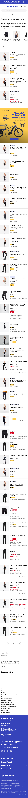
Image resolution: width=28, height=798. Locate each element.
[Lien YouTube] (8, 751)
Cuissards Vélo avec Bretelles (16, 40)
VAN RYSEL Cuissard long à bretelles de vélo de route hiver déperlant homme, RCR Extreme (18, 80)
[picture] (4, 56)
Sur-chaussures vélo (6, 696)
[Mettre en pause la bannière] (23, 2)
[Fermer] (25, 2)
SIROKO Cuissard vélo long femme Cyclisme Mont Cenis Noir (18, 362)
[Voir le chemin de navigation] (1, 14)
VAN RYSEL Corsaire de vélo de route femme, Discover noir (17, 226)
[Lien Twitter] (5, 751)
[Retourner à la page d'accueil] (12, 6)
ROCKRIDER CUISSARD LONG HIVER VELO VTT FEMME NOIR (17, 253)
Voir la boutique (14, 138)
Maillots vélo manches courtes (8, 706)
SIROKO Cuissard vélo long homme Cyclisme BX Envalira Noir (18, 615)
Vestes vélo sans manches (7, 675)
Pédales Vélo (4, 710)
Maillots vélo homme (6, 700)
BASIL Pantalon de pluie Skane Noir (18, 522)
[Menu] (3, 6)
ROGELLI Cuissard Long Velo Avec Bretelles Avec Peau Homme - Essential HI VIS (18, 306)
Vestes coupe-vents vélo (7, 690)
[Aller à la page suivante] (19, 643)
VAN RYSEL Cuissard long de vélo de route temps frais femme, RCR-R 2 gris (18, 214)
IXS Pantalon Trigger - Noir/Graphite (15, 292)
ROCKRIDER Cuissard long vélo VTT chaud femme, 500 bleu (17, 393)
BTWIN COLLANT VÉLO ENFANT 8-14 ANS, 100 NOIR (18, 265)
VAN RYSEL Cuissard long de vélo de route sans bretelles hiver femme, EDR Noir (18, 161)
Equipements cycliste (6, 698)
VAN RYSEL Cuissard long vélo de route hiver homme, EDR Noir (18, 199)
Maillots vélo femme (6, 708)
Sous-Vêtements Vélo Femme (8, 681)
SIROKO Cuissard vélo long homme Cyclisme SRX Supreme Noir (18, 583)
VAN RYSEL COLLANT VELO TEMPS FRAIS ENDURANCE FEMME (18, 406)
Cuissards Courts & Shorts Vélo (6, 40)
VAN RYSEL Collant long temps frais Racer (17, 93)
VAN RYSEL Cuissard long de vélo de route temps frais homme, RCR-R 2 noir (18, 149)
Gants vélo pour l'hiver (6, 702)
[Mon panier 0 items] (25, 6)
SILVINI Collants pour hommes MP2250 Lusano (17, 443)
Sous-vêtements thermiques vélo (9, 694)
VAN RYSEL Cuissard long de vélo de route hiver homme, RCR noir (18, 53)
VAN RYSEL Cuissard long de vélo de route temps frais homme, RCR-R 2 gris (18, 67)
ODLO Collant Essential (15, 417)
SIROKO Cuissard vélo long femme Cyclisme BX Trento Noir (18, 566)
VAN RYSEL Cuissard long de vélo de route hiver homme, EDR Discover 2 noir (18, 382)
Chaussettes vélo (5, 686)
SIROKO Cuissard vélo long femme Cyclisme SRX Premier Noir (18, 600)
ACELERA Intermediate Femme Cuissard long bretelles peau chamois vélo (17, 350)
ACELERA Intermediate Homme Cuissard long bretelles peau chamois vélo (17, 337)
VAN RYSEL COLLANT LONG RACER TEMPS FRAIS (18, 471)
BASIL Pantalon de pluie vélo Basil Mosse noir (18, 550)
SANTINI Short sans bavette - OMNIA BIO (17, 430)
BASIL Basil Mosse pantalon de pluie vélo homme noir (17, 536)
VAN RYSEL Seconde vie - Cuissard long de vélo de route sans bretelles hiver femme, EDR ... (18, 484)
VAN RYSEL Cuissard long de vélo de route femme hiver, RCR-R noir (18, 188)
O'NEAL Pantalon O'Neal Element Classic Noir (18, 495)
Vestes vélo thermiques (7, 688)
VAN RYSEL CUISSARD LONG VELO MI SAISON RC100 (18, 173)
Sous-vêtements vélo (6, 677)
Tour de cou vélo (5, 683)
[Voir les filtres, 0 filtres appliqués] (3, 46)
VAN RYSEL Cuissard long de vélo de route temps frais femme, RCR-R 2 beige (18, 280)
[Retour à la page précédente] (8, 643)
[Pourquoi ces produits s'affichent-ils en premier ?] (2, 50)
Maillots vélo (4, 692)
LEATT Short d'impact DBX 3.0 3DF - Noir (18, 507)
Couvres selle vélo (5, 712)
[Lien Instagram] (11, 751)
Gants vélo (4, 679)
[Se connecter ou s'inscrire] (21, 6)
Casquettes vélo (5, 684)
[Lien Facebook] (2, 751)
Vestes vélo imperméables (7, 704)
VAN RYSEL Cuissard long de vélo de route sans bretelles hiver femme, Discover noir (18, 240)
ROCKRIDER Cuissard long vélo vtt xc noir (18, 456)
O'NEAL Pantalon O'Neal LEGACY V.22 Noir (18, 628)
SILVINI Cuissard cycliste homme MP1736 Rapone (18, 324)
